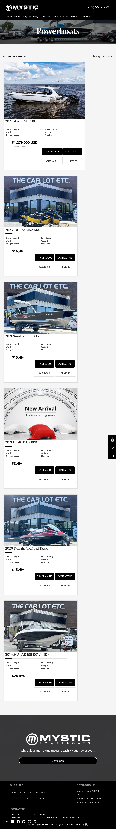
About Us (64, 16)
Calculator (51, 161)
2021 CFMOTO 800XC (21, 442)
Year (9, 56)
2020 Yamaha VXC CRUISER (26, 548)
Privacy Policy (43, 798)
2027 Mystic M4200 (20, 121)
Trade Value (51, 151)
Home (9, 16)
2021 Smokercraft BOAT (23, 336)
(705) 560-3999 (97, 7)
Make (15, 56)
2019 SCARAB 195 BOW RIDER (28, 655)
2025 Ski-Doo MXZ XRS (22, 230)
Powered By (78, 824)
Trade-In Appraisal (49, 16)
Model (20, 56)
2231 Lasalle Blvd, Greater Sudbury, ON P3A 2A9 (56, 817)
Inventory (40, 792)
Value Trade (26, 792)
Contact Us (86, 16)
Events (29, 798)
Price (25, 56)
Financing (33, 16)
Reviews (75, 16)
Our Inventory (20, 16)
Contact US (16, 798)
